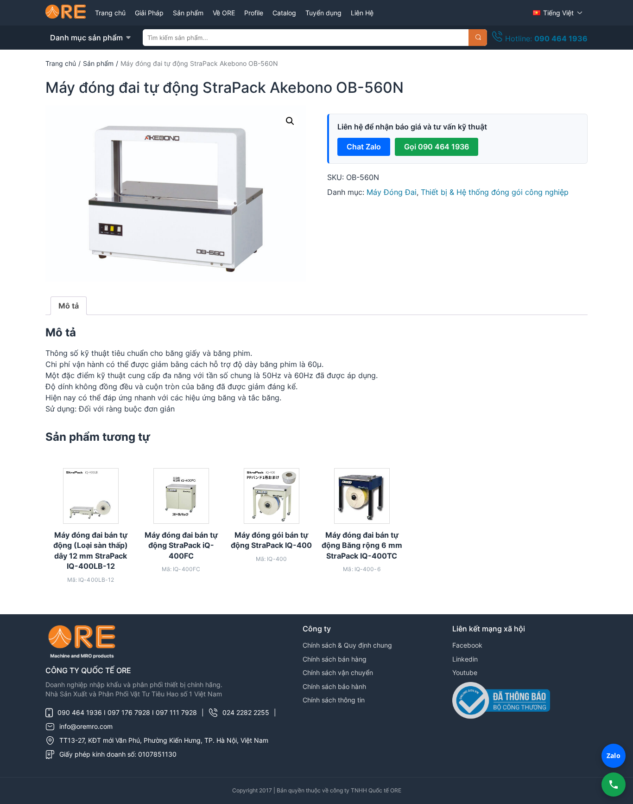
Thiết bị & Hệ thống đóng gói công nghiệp (495, 192)
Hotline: (545, 38)
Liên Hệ (362, 13)
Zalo (613, 755)
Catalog (284, 13)
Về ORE (224, 13)
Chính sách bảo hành (334, 686)
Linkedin (465, 659)
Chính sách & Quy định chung (347, 645)
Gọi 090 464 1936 (436, 146)
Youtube (464, 672)
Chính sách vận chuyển (338, 672)
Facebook (467, 645)
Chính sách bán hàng (335, 659)
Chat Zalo (364, 146)
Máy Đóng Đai (392, 192)
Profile (253, 13)
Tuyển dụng (323, 13)
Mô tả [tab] (68, 305)
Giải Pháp (149, 13)
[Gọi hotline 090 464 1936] (613, 784)
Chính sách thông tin (334, 700)
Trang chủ (110, 13)
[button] (290, 121)
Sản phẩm (188, 13)
